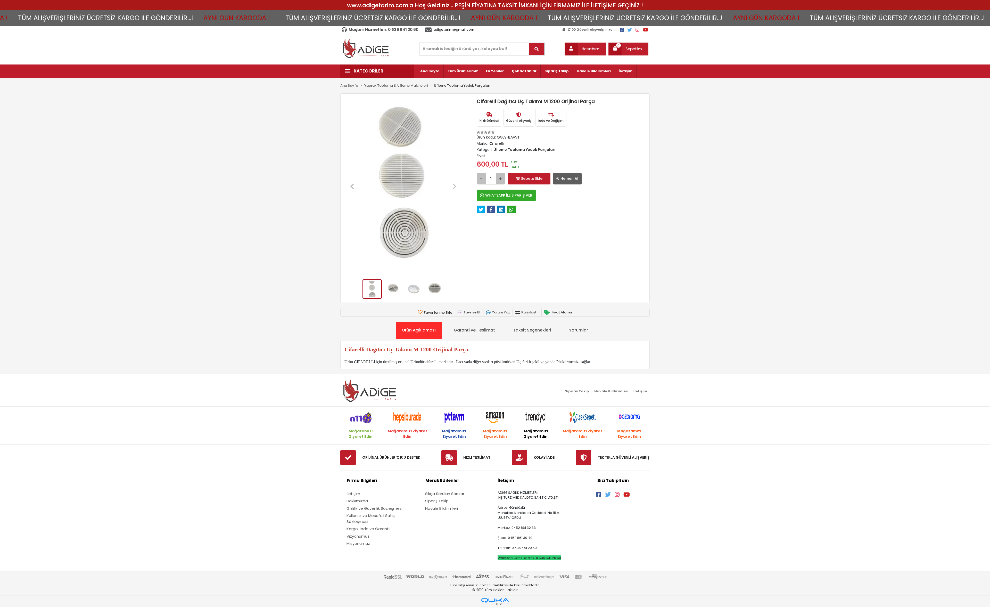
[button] (585, 49)
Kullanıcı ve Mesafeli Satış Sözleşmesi (370, 518)
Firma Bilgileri (362, 480)
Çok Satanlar (524, 71)
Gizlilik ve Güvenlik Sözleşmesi (374, 508)
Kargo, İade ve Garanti (368, 528)
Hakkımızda (357, 501)
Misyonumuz (358, 543)
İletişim (625, 71)
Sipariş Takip (556, 71)
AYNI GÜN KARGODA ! (192, 17)
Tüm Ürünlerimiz (463, 71)
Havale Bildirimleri (594, 71)
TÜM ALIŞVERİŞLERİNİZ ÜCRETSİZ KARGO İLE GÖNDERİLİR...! (328, 17)
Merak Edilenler (442, 480)
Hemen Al (569, 178)
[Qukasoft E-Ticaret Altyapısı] (495, 601)
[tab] (419, 330)
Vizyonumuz (357, 536)
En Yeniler (495, 71)
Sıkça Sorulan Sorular (444, 493)
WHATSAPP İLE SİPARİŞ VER (508, 195)
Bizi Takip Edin (613, 480)
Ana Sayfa (430, 71)
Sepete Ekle (531, 178)
